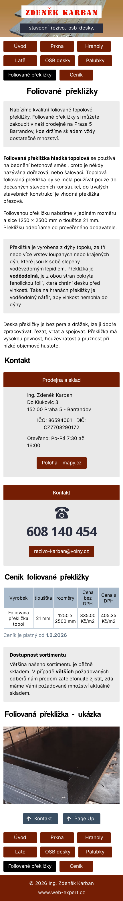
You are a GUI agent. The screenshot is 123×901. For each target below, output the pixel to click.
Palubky (95, 60)
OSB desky (57, 60)
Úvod (20, 46)
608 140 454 (61, 531)
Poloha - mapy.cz (62, 463)
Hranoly (94, 46)
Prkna (57, 46)
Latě (20, 60)
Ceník (76, 75)
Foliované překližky (29, 75)
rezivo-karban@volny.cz (61, 551)
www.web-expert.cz (61, 892)
